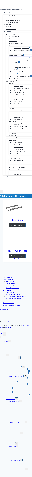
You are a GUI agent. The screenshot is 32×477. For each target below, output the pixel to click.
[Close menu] (0, 337)
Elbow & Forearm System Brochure (22, 50)
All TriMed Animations (14, 36)
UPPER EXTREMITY (10, 399)
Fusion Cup (11, 108)
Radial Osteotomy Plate (19, 97)
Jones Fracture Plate (18, 160)
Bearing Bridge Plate (18, 86)
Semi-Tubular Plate (18, 153)
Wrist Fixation (10, 281)
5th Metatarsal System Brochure (21, 65)
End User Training (10, 26)
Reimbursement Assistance (12, 22)
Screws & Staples (13, 41)
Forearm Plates (17, 113)
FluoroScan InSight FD (11, 15)
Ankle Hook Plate (18, 142)
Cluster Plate (18, 147)
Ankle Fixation (10, 292)
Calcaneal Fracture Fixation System (16, 296)
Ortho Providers (9, 322)
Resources (8, 24)
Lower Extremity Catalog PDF (16, 376)
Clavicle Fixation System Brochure (22, 53)
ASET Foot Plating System (13, 298)
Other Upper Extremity (12, 288)
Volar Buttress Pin (18, 101)
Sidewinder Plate (18, 144)
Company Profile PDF (6, 309)
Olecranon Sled (17, 115)
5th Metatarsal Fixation (13, 294)
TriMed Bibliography (13, 78)
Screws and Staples (8, 303)
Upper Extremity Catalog (14, 367)
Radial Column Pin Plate (19, 94)
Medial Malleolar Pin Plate (20, 151)
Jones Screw (16, 162)
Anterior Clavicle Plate (19, 128)
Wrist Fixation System (14, 401)
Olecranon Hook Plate (19, 117)
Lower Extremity (8, 290)
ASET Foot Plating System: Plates (18, 167)
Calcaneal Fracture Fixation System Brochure (20, 381)
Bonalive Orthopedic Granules (16, 43)
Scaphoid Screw (12, 135)
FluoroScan (5, 341)
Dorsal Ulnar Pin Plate (19, 99)
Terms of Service (9, 327)
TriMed (4, 355)
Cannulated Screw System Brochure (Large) (22, 390)
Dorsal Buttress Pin (18, 103)
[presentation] (17, 207)
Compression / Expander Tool (16, 38)
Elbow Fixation (10, 283)
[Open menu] (1, 191)
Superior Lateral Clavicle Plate (21, 131)
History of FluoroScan (11, 29)
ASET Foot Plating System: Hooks (18, 165)
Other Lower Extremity (12, 301)
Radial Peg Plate (17, 106)
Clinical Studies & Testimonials (13, 20)
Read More (17, 228)
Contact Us (8, 177)
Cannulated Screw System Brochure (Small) (22, 386)
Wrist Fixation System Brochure (21, 48)
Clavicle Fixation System (14, 433)
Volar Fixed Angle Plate (19, 92)
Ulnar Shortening (18, 119)
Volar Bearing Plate (18, 90)
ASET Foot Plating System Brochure (22, 76)
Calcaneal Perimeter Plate (21, 172)
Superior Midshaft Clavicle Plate (21, 126)
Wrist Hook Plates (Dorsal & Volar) (22, 88)
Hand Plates (13, 133)
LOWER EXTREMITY (10, 444)
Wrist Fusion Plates (13, 121)
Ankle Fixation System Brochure (21, 58)
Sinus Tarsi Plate (17, 174)
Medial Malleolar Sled (19, 149)
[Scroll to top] (1, 334)
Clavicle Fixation (11, 286)
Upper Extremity (8, 279)
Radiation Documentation (12, 18)
